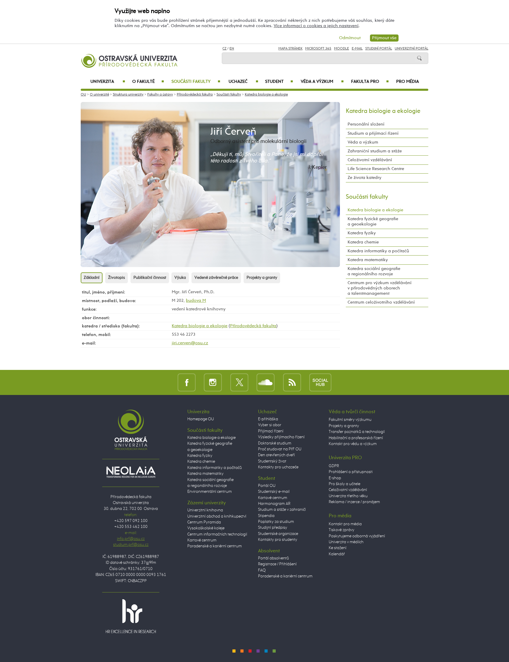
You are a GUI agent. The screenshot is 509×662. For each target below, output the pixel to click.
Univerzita (107, 82)
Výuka (180, 278)
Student (279, 82)
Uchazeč (243, 82)
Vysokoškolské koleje (205, 528)
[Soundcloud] (266, 382)
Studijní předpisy (272, 528)
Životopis (116, 278)
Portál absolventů (273, 558)
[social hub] (320, 382)
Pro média (407, 82)
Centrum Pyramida (204, 522)
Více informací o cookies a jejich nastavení (316, 26)
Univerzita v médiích (346, 542)
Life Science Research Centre (376, 169)
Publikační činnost (149, 278)
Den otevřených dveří (276, 455)
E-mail (357, 48)
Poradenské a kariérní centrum (214, 546)
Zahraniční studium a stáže (375, 151)
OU (83, 94)
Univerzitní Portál (411, 48)
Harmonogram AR (274, 504)
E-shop (335, 478)
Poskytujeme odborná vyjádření (357, 536)
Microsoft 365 (318, 48)
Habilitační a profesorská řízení (356, 438)
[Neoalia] (131, 472)
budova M (196, 300)
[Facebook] (187, 382)
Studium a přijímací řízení (373, 133)
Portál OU (266, 486)
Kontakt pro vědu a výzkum (353, 444)
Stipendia (266, 516)
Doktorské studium (274, 443)
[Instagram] (213, 382)
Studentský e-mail (274, 492)
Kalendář (337, 554)
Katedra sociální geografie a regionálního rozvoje (374, 271)
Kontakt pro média (345, 524)
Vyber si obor (269, 425)
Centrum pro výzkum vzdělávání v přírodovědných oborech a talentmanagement (380, 288)
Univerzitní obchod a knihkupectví (216, 516)
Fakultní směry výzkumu (350, 420)
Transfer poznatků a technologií (357, 432)
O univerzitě (99, 94)
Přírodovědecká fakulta (195, 94)
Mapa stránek (290, 48)
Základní (92, 278)
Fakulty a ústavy (160, 94)
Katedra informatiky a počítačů (378, 251)
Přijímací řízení (270, 431)
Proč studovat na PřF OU (279, 449)
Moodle (341, 48)
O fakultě (148, 82)
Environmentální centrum (209, 492)
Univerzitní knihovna (205, 510)
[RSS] (292, 382)
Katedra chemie (363, 242)
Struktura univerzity (128, 94)
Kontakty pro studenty (277, 540)
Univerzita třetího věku (348, 496)
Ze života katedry (364, 177)
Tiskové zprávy (341, 530)
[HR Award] (131, 616)
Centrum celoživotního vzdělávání (381, 302)
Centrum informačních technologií (217, 534)
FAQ (262, 570)
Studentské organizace (278, 534)
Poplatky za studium (276, 522)
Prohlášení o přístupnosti (351, 472)
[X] (239, 382)
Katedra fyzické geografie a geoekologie (373, 221)
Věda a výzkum (322, 82)
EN (231, 48)
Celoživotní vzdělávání (370, 160)
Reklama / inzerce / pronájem (354, 502)
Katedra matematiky (368, 260)
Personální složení (366, 124)
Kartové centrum (202, 540)
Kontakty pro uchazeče (278, 467)
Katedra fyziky (362, 233)
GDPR (334, 466)
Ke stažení (337, 548)
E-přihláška (268, 419)
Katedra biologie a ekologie (266, 94)
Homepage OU (200, 419)
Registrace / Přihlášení (277, 564)
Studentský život (272, 461)
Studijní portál (378, 48)
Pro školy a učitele (344, 484)
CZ (224, 48)
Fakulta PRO (370, 82)
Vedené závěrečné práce (216, 278)
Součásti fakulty (195, 82)
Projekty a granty (262, 278)
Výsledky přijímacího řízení (281, 437)
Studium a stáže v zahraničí (282, 510)
